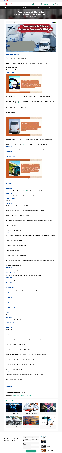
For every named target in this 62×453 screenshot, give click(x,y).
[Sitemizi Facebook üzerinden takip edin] (4, 0)
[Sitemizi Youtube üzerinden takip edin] (7, 0)
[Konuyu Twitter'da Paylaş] (54, 22)
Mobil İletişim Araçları (48, 413)
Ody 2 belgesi (20, 102)
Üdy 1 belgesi (25, 144)
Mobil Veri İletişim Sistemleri (14, 413)
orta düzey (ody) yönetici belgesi (48, 57)
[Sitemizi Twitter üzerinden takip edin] (6, 0)
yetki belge (26, 57)
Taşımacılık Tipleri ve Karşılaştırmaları (31, 413)
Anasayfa (27, 16)
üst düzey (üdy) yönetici (38, 57)
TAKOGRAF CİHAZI (49, 446)
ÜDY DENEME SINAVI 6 (50, 450)
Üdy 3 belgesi (24, 190)
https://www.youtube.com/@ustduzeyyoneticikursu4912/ (22, 395)
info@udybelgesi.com (44, 4)
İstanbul (32, 4)
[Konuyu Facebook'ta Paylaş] (52, 22)
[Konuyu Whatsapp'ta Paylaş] (55, 22)
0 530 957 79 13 (55, 4)
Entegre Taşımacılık (31, 426)
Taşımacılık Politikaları (32, 16)
